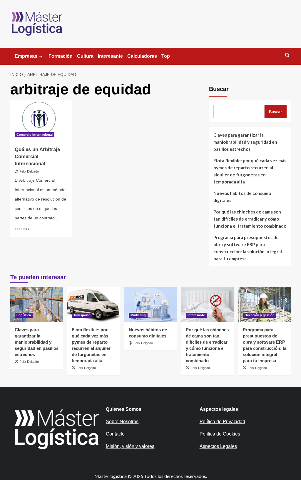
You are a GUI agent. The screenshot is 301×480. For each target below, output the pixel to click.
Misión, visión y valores (130, 446)
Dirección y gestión (260, 315)
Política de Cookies (220, 433)
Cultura (85, 56)
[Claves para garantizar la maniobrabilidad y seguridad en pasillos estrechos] (36, 304)
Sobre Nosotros (122, 421)
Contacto (115, 433)
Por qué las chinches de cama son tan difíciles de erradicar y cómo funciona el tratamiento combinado (249, 219)
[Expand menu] (40, 56)
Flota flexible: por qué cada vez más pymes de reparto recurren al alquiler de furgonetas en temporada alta (249, 171)
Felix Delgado (29, 171)
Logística (23, 315)
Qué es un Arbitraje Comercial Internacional (37, 156)
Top (165, 56)
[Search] (287, 55)
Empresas (26, 56)
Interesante (110, 56)
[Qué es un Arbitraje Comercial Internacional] (41, 121)
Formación (61, 56)
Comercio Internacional (34, 134)
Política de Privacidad (222, 421)
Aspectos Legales (218, 446)
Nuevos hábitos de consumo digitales (242, 197)
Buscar (219, 89)
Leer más (22, 229)
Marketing (138, 315)
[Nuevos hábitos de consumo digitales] (150, 304)
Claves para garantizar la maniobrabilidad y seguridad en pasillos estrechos (245, 142)
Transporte (81, 315)
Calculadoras (142, 56)
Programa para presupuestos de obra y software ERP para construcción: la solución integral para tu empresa (247, 248)
